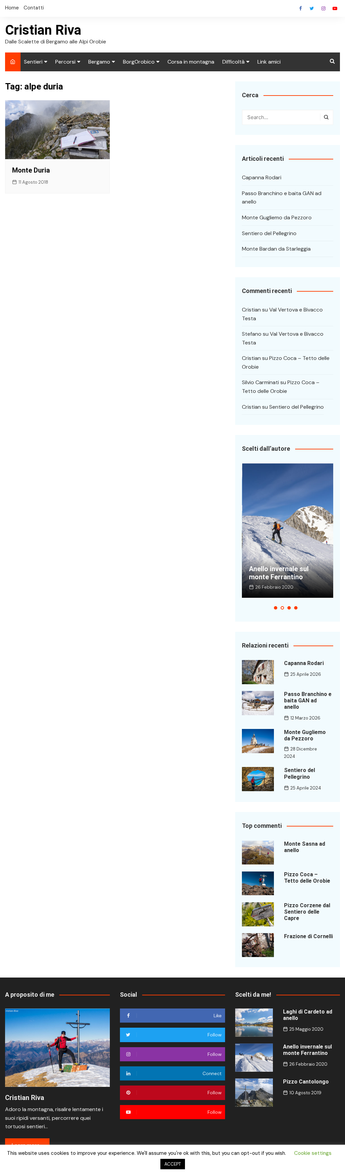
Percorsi (65, 61)
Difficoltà (233, 61)
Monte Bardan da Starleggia (276, 248)
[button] (275, 608)
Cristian (251, 309)
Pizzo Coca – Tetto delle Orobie (307, 877)
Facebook (300, 8)
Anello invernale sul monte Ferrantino (279, 573)
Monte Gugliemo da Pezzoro (277, 217)
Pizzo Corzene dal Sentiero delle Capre (307, 911)
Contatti (34, 7)
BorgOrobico (139, 61)
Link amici (269, 61)
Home (12, 7)
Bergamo (99, 61)
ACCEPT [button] (172, 1164)
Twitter (312, 8)
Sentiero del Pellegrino (269, 233)
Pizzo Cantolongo (306, 1081)
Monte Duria (31, 170)
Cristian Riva (43, 30)
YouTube (335, 8)
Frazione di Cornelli (308, 936)
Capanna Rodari (261, 177)
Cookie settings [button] (313, 1153)
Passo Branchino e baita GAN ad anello (281, 198)
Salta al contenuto (323, 8)
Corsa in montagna (190, 61)
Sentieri (33, 61)
